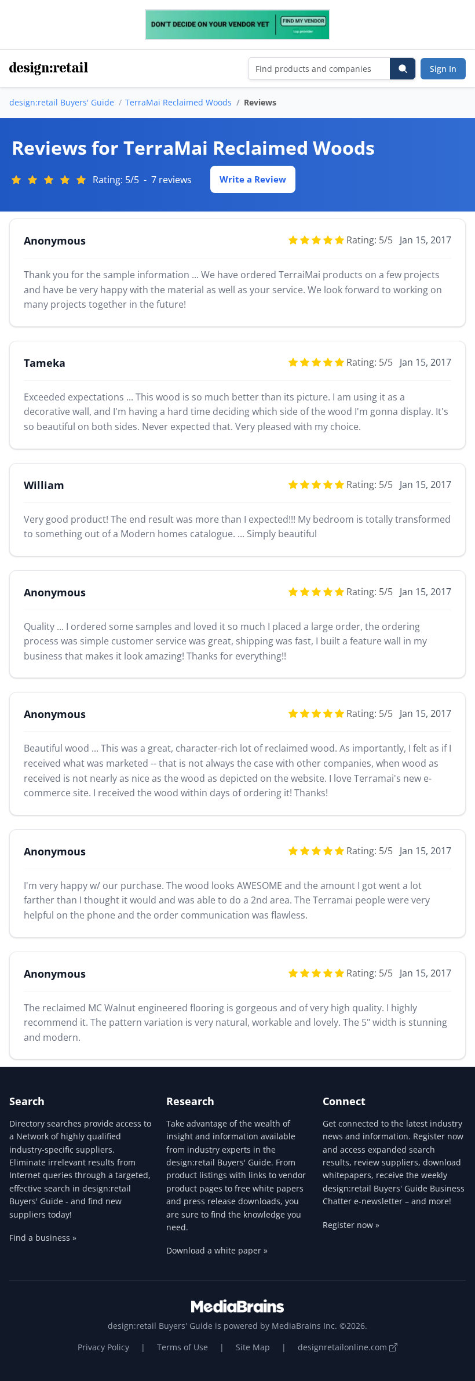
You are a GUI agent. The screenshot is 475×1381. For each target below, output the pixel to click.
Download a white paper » (217, 1250)
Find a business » (42, 1237)
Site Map (253, 1347)
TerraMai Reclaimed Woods (178, 102)
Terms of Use (182, 1347)
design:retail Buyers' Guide (61, 102)
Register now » (351, 1224)
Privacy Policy (103, 1347)
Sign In (443, 68)
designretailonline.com (343, 1347)
